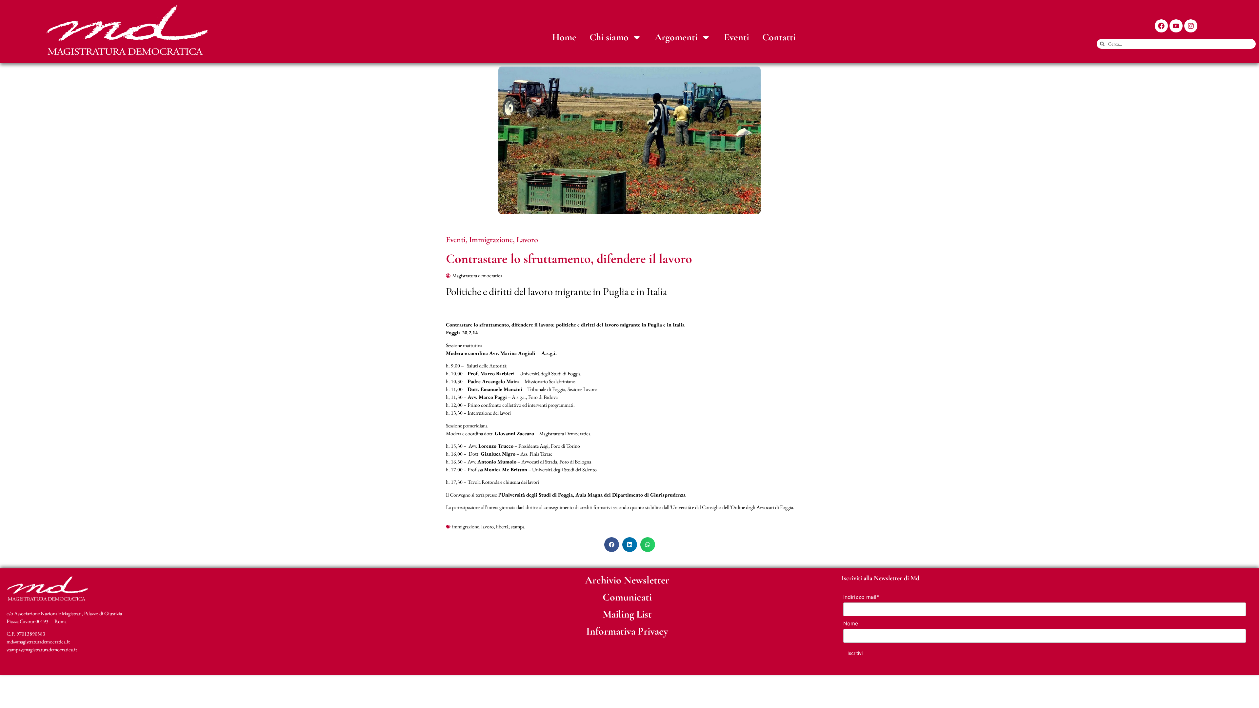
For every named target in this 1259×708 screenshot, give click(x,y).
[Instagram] (1190, 25)
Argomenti (676, 37)
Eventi (736, 37)
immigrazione (465, 526)
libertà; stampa (510, 526)
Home (564, 37)
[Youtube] (1176, 25)
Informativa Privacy (627, 631)
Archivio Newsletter (627, 580)
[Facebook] (1161, 25)
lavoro (487, 526)
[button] (611, 544)
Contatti (779, 37)
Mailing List (627, 614)
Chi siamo (609, 37)
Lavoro (527, 239)
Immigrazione (491, 239)
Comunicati (627, 597)
